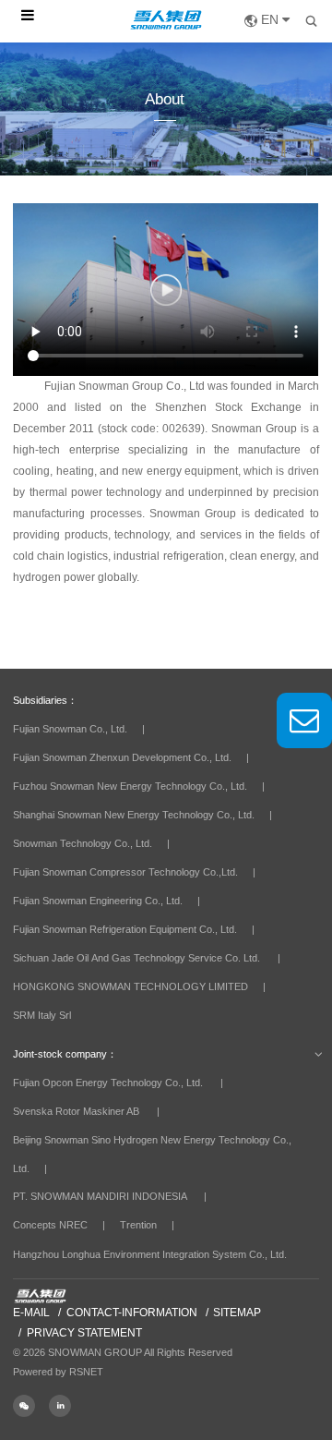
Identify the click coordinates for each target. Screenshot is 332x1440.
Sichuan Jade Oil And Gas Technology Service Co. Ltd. (136, 957)
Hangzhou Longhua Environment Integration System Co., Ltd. (150, 1254)
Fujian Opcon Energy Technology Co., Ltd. (108, 1082)
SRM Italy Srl (42, 1015)
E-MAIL (31, 1312)
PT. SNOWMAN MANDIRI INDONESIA (99, 1196)
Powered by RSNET (58, 1371)
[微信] (31, 1405)
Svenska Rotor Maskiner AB (76, 1111)
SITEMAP (237, 1312)
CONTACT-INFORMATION (131, 1312)
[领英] (65, 1405)
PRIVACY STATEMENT (84, 1332)
